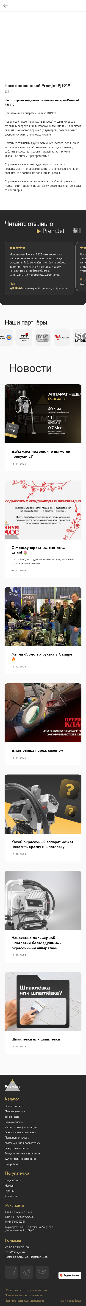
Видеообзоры (13, 1180)
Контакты (13, 1240)
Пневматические (15, 1111)
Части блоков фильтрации (21, 1127)
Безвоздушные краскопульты (22, 1143)
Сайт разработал (71, 1301)
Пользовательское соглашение (23, 1295)
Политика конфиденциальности (24, 1301)
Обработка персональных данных (26, 1290)
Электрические (14, 1106)
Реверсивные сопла (17, 1148)
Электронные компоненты (21, 1132)
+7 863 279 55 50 (17, 1247)
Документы (12, 1196)
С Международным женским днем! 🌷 (38, 550)
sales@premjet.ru (15, 1252)
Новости (9, 1186)
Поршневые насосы (17, 1138)
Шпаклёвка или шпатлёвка (35, 1039)
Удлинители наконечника (20, 1159)
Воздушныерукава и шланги (22, 1153)
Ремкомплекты (14, 1122)
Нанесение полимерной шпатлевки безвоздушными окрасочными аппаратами (36, 942)
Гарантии (10, 1191)
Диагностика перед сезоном (37, 750)
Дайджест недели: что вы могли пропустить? (40, 454)
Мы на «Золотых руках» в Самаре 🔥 (41, 657)
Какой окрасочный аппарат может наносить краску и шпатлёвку (42, 844)
